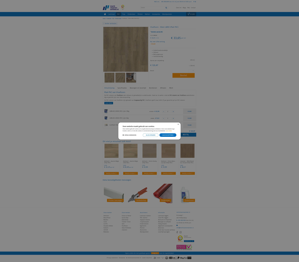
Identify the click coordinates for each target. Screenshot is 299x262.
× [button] (178, 124)
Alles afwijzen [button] (150, 135)
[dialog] (149, 131)
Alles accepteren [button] (167, 135)
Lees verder (169, 131)
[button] (129, 135)
